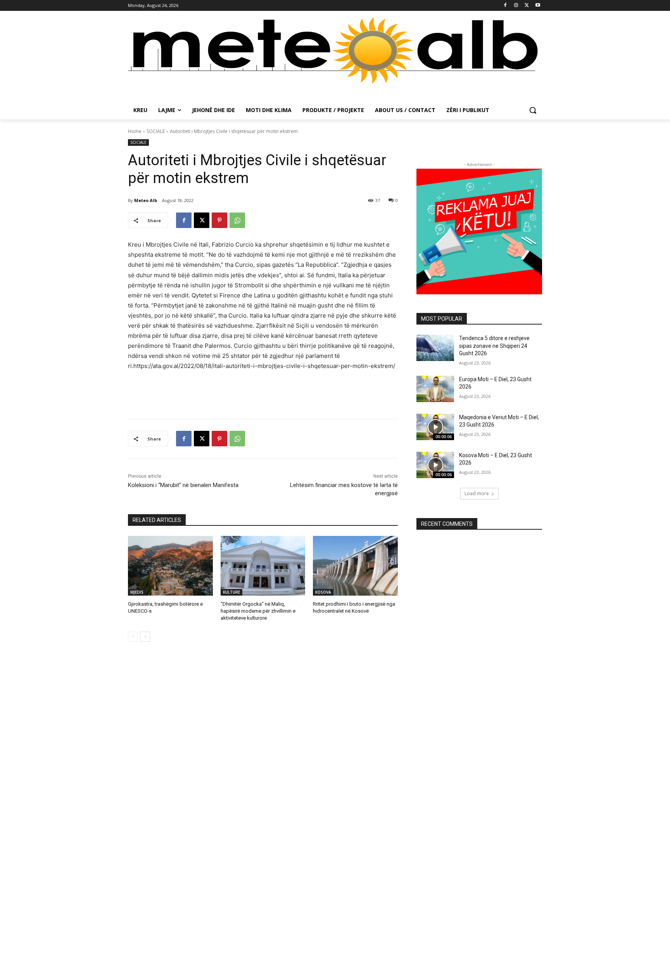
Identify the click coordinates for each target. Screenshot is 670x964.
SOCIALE (156, 131)
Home (135, 131)
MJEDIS (136, 592)
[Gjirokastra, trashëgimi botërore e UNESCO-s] (170, 565)
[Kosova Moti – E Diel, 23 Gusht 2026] (435, 465)
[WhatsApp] (237, 220)
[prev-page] (133, 637)
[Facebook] (505, 5)
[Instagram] (516, 5)
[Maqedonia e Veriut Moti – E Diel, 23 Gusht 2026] (435, 427)
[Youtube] (537, 5)
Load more (477, 493)
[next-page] (145, 637)
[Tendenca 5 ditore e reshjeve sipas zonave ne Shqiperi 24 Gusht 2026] (435, 348)
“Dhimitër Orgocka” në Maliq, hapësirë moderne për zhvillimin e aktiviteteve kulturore (258, 611)
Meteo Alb (145, 200)
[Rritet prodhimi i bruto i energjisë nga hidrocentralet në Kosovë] (355, 565)
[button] (532, 110)
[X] (526, 5)
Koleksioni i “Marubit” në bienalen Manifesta (183, 485)
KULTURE (231, 592)
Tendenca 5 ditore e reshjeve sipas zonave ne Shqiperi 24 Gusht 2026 (494, 345)
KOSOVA (323, 592)
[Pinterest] (219, 220)
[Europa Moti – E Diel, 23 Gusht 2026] (435, 389)
